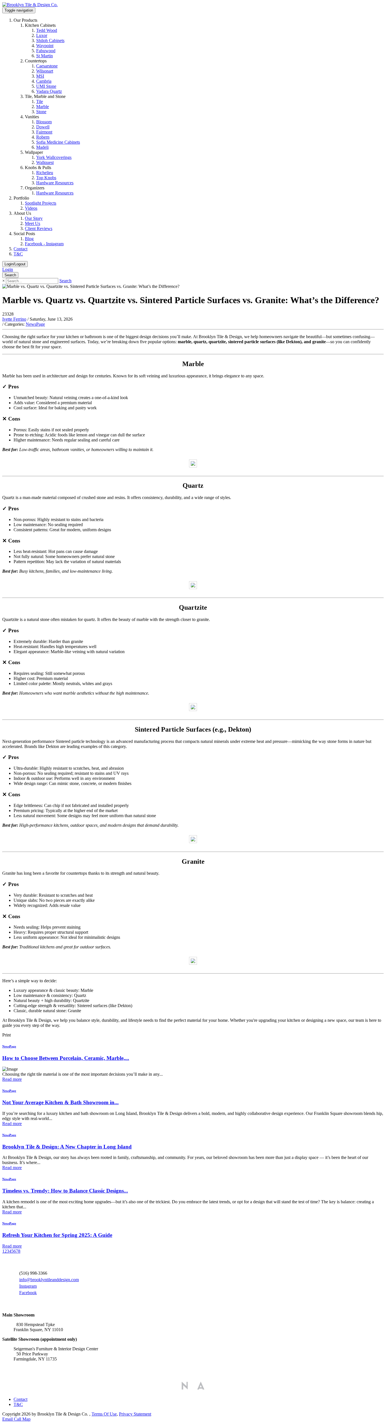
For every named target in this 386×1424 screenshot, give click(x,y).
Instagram (28, 1286)
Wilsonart (44, 71)
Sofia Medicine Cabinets (58, 142)
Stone (41, 111)
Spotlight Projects (40, 203)
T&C (18, 253)
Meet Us (32, 223)
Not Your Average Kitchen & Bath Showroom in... (60, 1102)
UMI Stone (46, 86)
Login (7, 269)
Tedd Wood (46, 30)
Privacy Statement (135, 1414)
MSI (40, 76)
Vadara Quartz (49, 91)
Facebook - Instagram (44, 243)
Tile (39, 101)
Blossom (44, 121)
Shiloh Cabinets (50, 40)
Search (65, 280)
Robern (42, 137)
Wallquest (45, 162)
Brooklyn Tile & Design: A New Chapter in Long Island (67, 1147)
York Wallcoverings (53, 157)
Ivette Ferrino (14, 319)
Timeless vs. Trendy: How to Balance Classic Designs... (65, 1191)
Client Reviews (38, 228)
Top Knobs (46, 177)
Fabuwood (45, 50)
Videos (31, 208)
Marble (42, 106)
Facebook (28, 1292)
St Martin (44, 55)
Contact (20, 248)
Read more (12, 1079)
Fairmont (44, 132)
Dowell (42, 126)
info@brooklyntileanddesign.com (49, 1279)
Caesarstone (47, 66)
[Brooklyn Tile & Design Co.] (30, 4)
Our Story (34, 218)
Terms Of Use (104, 1414)
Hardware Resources (54, 182)
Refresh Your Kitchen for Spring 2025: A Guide (57, 1235)
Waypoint (44, 45)
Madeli (42, 147)
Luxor (41, 35)
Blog (29, 238)
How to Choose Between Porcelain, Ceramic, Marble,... (65, 1058)
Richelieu (44, 172)
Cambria (43, 81)
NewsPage (35, 324)
